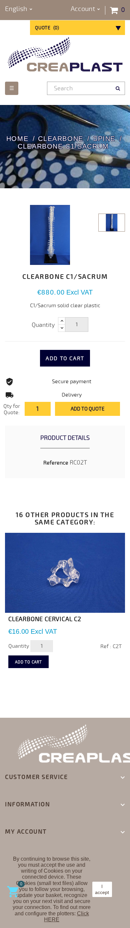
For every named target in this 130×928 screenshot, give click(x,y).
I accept (102, 889)
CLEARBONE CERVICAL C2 (44, 619)
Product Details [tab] (65, 438)
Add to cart (65, 358)
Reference (55, 463)
